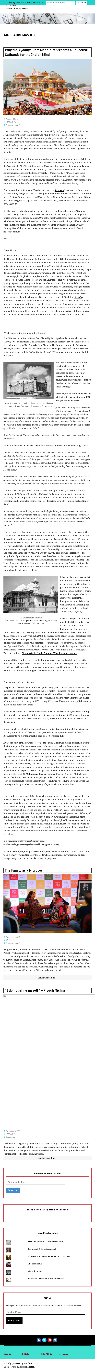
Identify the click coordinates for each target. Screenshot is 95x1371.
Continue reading (53, 978)
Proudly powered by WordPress (19, 1363)
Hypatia (78, 297)
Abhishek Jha (11, 122)
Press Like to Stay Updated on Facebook (47, 1210)
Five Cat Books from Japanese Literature (45, 1241)
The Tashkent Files (36, 1264)
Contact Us (63, 1354)
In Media (25, 1354)
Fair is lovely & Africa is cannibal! (42, 1249)
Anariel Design (27, 1367)
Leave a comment (13, 125)
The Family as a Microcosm (25, 870)
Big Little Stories (35, 1271)
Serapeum (59, 190)
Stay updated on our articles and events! (26, 2)
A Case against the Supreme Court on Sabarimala (49, 1256)
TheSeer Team (11, 940)
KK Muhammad (30, 774)
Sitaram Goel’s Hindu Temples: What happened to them (49, 653)
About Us (7, 1354)
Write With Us (46, 1354)
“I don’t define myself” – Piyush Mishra (35, 990)
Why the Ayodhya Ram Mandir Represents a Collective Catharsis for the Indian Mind (46, 52)
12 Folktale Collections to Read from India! (46, 1279)
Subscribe (14, 1320)
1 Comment (10, 1137)
